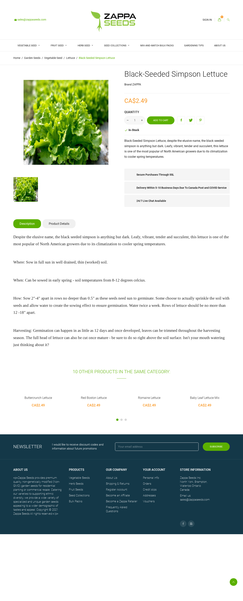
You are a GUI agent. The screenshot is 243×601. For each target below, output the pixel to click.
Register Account (116, 489)
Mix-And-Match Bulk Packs (157, 45)
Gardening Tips (194, 45)
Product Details (59, 224)
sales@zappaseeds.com (30, 19)
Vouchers (149, 501)
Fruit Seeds (76, 489)
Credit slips (149, 489)
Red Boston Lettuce (51, 398)
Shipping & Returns (117, 483)
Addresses (149, 495)
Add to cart (160, 120)
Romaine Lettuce (106, 398)
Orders (147, 483)
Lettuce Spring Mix (217, 398)
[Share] (181, 120)
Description (27, 224)
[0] (219, 20)
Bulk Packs (75, 501)
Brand (128, 84)
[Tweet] (191, 120)
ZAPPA (136, 84)
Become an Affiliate (118, 495)
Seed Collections (115, 45)
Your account (154, 470)
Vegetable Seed (27, 45)
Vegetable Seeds (79, 478)
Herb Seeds (76, 483)
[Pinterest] (200, 120)
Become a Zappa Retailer (121, 501)
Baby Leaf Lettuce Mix (162, 398)
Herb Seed (84, 45)
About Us (220, 45)
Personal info (151, 478)
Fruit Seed (57, 45)
